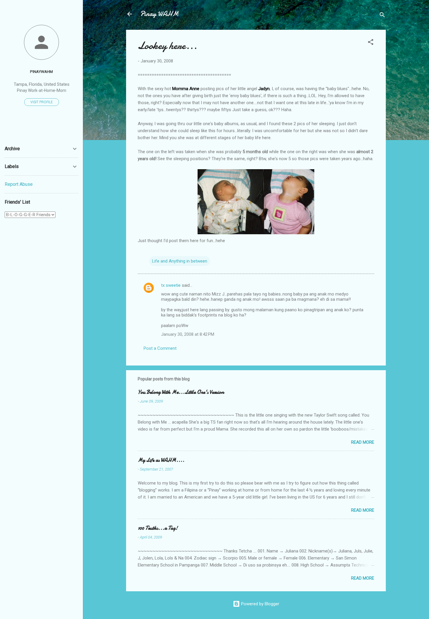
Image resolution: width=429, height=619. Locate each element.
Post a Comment (160, 348)
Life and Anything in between (179, 261)
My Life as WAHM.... (161, 460)
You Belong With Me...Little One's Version (181, 392)
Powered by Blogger (259, 603)
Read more (362, 442)
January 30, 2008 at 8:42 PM (187, 334)
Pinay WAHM (159, 14)
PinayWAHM (41, 71)
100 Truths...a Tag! (158, 528)
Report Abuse (19, 184)
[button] (370, 43)
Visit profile (41, 102)
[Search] (382, 16)
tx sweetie (171, 285)
